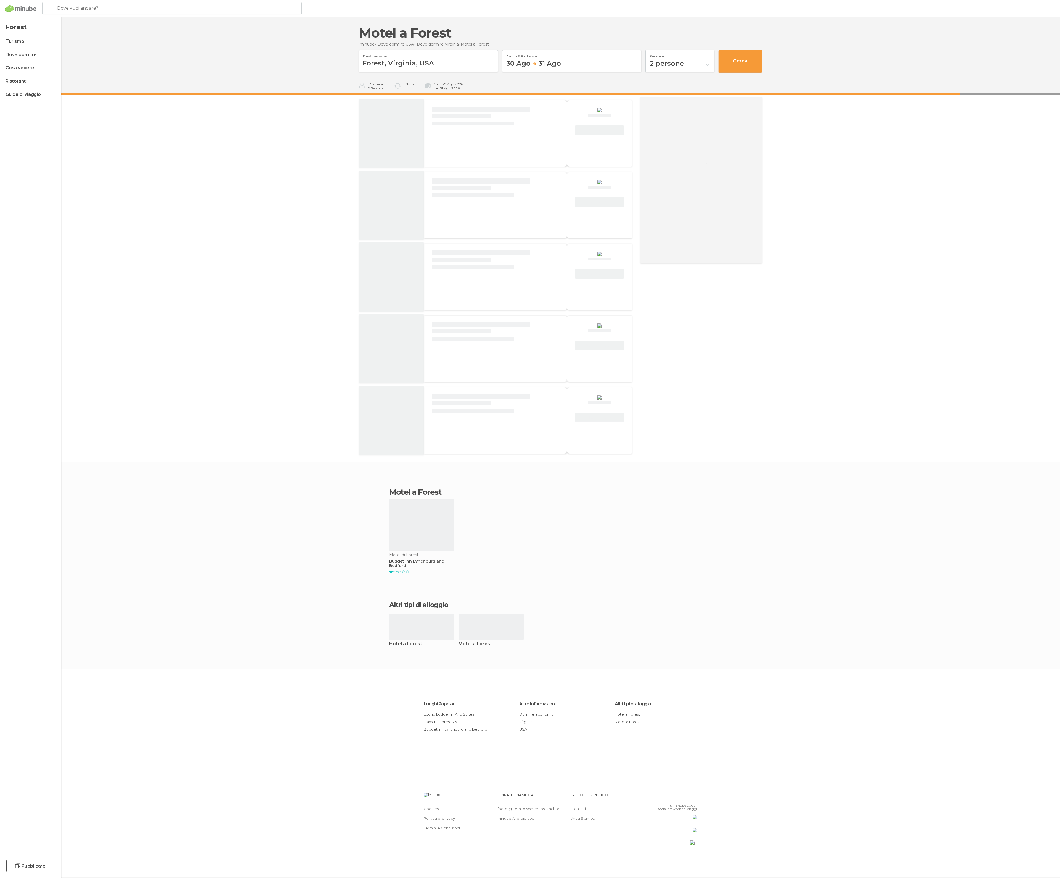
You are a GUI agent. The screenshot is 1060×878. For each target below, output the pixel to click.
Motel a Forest (475, 644)
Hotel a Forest (405, 644)
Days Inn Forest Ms (440, 721)
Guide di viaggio (23, 94)
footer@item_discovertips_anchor (528, 808)
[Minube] (20, 8)
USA (523, 729)
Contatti (578, 808)
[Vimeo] (684, 797)
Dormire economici (537, 714)
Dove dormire (21, 54)
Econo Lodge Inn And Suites (449, 714)
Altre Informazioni (537, 703)
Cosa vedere (20, 67)
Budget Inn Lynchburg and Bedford (416, 563)
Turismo (15, 41)
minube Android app (515, 818)
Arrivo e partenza (521, 54)
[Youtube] (693, 797)
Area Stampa (583, 818)
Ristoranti (16, 81)
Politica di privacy (439, 818)
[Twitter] (675, 797)
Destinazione (375, 54)
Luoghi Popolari (439, 703)
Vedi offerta (599, 130)
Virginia (525, 721)
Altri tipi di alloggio (633, 703)
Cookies (431, 808)
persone (657, 54)
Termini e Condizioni (442, 828)
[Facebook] (665, 797)
